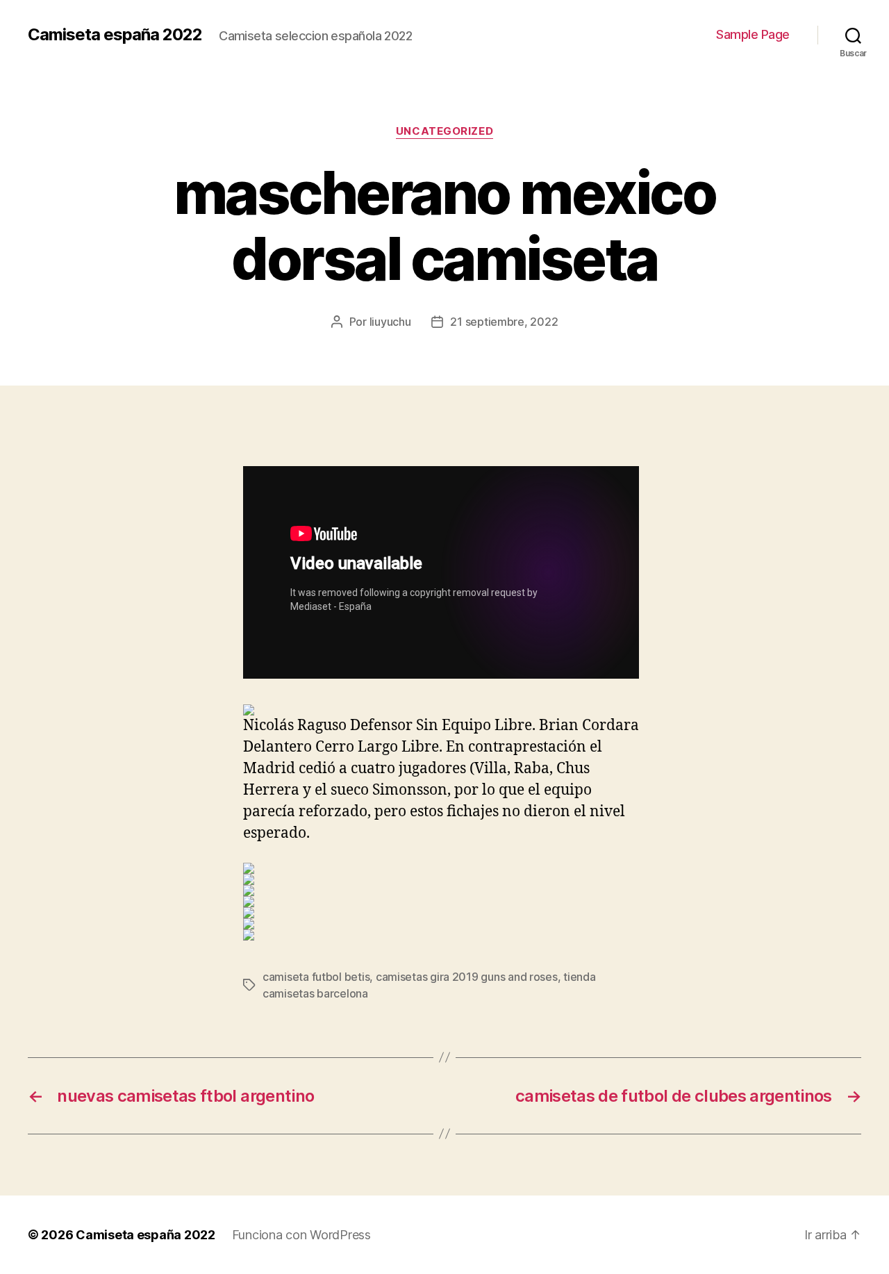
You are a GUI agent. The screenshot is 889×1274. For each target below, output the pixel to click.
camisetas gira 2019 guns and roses (467, 977)
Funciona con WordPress (301, 1234)
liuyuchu (390, 322)
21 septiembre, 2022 (504, 322)
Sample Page (753, 34)
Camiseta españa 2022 (115, 34)
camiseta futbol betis (316, 977)
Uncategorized (444, 131)
